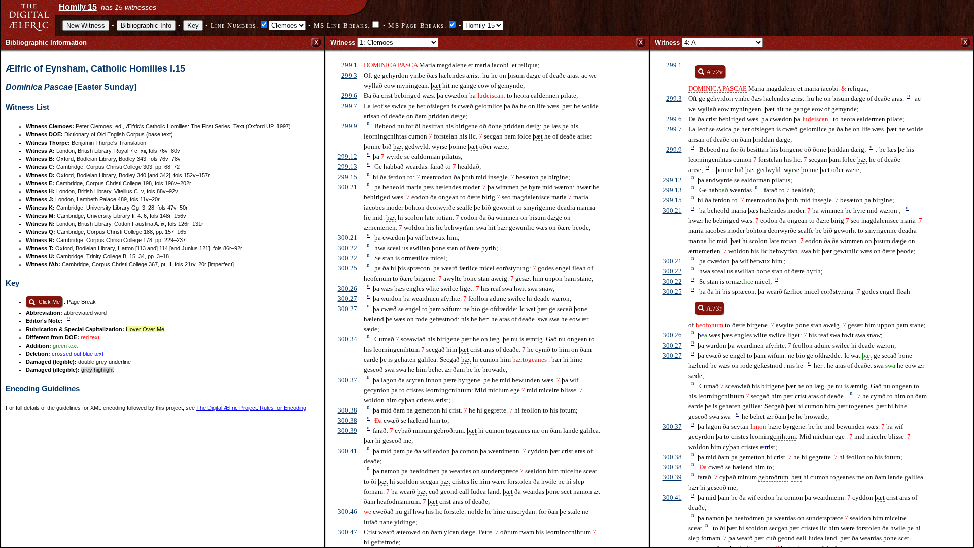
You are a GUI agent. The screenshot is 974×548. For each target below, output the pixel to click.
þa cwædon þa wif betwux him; (412, 237)
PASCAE (734, 88)
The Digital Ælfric (29, 17)
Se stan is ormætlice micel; (405, 257)
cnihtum (784, 436)
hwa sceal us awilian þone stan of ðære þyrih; (431, 247)
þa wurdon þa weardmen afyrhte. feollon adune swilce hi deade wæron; (468, 298)
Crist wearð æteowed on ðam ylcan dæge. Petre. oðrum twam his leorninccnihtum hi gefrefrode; (480, 537)
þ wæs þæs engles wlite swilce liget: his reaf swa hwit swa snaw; (785, 334)
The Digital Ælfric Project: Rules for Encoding (251, 408)
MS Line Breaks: (342, 25)
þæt (436, 85)
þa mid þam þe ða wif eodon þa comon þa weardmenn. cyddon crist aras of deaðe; (478, 455)
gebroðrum (773, 477)
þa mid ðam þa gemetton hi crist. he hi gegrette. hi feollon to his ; (795, 456)
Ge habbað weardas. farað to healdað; (422, 166)
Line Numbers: (235, 25)
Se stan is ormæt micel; (733, 281)
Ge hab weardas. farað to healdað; (751, 189)
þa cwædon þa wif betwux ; (737, 260)
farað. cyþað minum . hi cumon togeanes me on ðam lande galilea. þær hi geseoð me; (806, 481)
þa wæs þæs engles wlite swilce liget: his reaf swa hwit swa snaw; (459, 288)
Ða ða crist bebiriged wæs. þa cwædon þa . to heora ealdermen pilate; (796, 119)
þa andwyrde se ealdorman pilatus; (740, 179)
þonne (724, 170)
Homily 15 (78, 7)
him (777, 261)
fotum (892, 457)
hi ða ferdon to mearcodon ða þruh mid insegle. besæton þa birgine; (791, 199)
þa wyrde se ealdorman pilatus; (413, 156)
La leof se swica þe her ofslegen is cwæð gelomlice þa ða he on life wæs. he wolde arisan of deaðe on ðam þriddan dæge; (481, 111)
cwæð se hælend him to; (406, 420)
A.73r (713, 308)
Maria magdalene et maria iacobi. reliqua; (778, 76)
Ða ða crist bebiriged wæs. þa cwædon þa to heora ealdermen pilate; (471, 95)
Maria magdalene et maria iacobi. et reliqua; (452, 65)
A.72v (714, 72)
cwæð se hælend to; (731, 466)
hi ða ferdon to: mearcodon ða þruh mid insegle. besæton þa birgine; (467, 176)
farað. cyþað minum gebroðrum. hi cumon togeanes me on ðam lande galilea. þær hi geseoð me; (482, 435)
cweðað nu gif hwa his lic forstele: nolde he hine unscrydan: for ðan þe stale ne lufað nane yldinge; (476, 517)
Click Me (48, 302)
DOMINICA (704, 88)
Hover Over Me (145, 329)
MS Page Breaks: (417, 25)
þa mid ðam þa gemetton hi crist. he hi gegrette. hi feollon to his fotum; (471, 409)
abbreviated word (85, 313)
